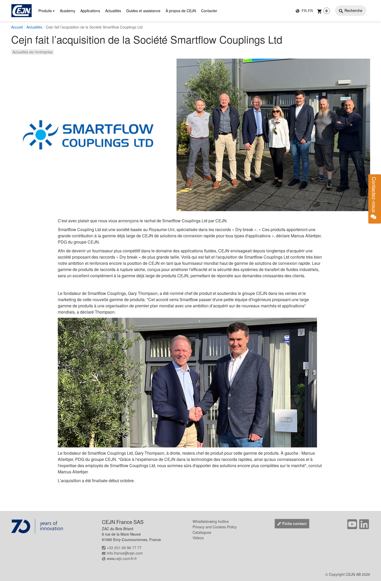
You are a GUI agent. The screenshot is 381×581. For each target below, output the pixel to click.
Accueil (17, 27)
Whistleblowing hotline (211, 521)
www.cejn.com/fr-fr (122, 558)
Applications (90, 10)
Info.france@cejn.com (125, 553)
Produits (45, 10)
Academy (67, 10)
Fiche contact (294, 523)
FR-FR (307, 10)
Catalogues (202, 532)
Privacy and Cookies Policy (215, 526)
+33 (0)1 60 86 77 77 (124, 547)
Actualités (113, 10)
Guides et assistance (143, 10)
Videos (198, 537)
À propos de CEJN (181, 10)
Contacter (209, 10)
